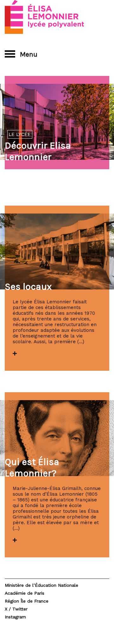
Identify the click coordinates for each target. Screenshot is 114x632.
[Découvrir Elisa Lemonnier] (57, 122)
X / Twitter (16, 608)
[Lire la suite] (15, 353)
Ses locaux (28, 286)
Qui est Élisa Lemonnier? (32, 467)
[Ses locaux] (57, 251)
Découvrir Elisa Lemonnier (38, 151)
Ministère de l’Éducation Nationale (41, 585)
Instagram (15, 616)
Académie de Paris (24, 593)
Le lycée (20, 134)
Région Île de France (26, 601)
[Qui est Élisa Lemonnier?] (57, 438)
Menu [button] (27, 54)
